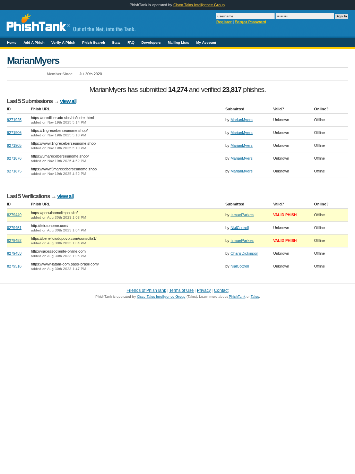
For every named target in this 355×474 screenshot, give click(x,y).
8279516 (14, 266)
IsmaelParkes (242, 215)
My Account (206, 42)
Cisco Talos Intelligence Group (199, 5)
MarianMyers (242, 120)
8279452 (14, 240)
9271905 (14, 145)
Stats (116, 42)
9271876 (14, 158)
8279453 (14, 253)
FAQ (131, 42)
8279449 (14, 215)
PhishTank (237, 296)
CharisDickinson (244, 253)
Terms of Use (181, 290)
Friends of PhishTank (146, 290)
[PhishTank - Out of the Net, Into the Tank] (69, 35)
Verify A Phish (63, 42)
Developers (151, 42)
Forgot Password (250, 22)
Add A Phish (34, 42)
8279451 (14, 228)
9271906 (14, 132)
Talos (255, 296)
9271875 (14, 171)
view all (68, 101)
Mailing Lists (178, 42)
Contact (221, 290)
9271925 (14, 120)
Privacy (204, 290)
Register (224, 22)
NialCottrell (240, 228)
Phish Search (93, 42)
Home (12, 42)
